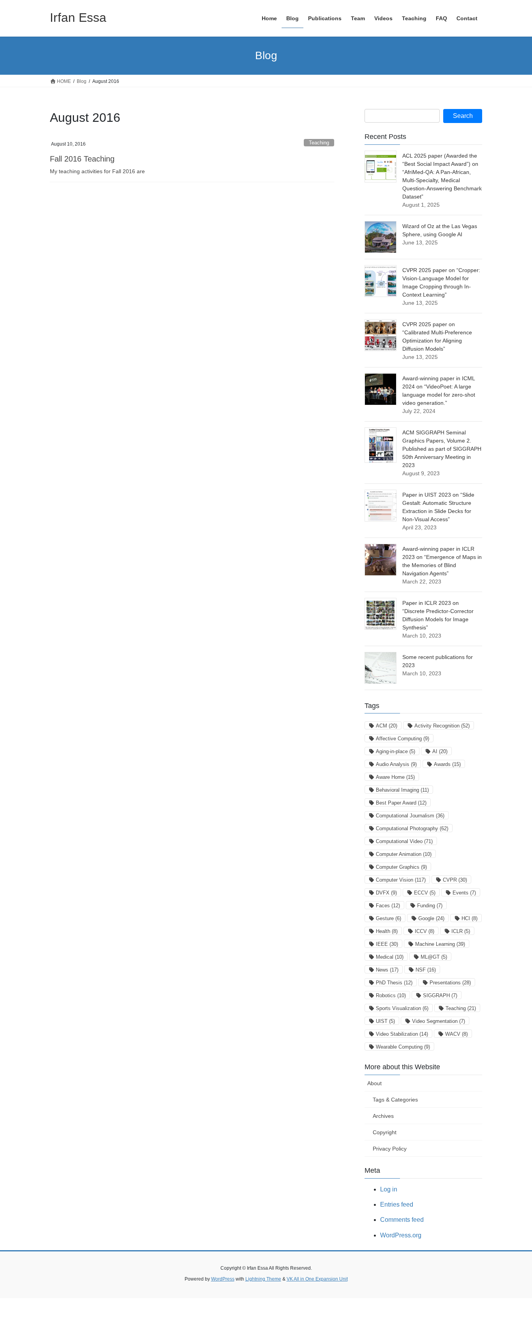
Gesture (388, 918)
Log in (388, 1189)
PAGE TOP (512, 1276)
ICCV (424, 931)
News (387, 970)
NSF (426, 970)
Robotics (391, 995)
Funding (429, 905)
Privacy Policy (390, 1149)
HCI (469, 918)
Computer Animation (404, 854)
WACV (456, 1034)
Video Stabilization (402, 1034)
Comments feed (402, 1219)
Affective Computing (402, 738)
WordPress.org (400, 1235)
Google (431, 918)
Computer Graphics (401, 867)
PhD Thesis (394, 983)
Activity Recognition (442, 726)
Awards (447, 764)
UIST (385, 1021)
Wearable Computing (403, 1047)
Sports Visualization (402, 1008)
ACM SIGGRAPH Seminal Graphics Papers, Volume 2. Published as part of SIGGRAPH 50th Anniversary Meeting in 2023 (441, 448)
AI (439, 751)
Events (464, 893)
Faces (388, 905)
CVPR (455, 880)
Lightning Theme (263, 1279)
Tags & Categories (395, 1099)
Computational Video (404, 841)
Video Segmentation (438, 1021)
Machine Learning (440, 944)
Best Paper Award (401, 803)
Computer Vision (401, 880)
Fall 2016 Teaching (82, 159)
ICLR (460, 931)
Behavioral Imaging (402, 790)
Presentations (450, 983)
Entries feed (396, 1204)
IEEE (387, 944)
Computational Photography (412, 828)
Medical (389, 957)
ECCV (424, 893)
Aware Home (395, 777)
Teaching (319, 143)
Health (387, 931)
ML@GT (434, 957)
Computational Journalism (410, 816)
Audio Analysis (396, 764)
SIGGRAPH (440, 995)
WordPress (222, 1279)
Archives (383, 1116)
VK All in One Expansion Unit (317, 1279)
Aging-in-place (395, 751)
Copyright (384, 1132)
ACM (386, 726)
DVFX (386, 893)
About (374, 1083)
